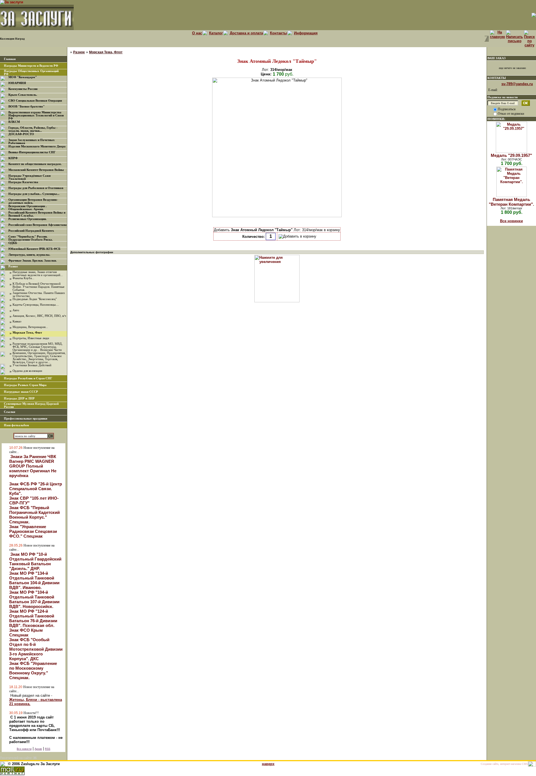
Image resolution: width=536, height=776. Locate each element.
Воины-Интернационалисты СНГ (32, 152)
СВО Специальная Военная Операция (35, 100)
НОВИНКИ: (496, 119)
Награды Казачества (23, 182)
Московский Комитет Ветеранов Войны (36, 169)
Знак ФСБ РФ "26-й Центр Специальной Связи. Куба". (35, 489)
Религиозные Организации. (27, 219)
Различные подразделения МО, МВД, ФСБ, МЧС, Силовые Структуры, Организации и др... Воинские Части (38, 346)
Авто (16, 310)
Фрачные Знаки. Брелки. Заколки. (32, 260)
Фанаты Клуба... (23, 278)
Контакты (278, 33)
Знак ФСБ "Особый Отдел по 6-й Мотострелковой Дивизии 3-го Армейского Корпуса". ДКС (36, 649)
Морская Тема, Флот (27, 332)
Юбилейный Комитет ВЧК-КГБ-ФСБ (34, 248)
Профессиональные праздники (25, 418)
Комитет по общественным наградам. (35, 164)
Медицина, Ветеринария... (30, 327)
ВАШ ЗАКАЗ (496, 58)
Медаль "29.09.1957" (511, 155)
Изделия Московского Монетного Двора (37, 146)
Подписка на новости (502, 97)
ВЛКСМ (14, 121)
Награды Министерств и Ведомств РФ (31, 65)
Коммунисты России (22, 88)
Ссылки (9, 411)
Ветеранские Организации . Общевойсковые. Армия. (27, 208)
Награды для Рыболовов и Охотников (35, 188)
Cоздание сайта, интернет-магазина (501, 763)
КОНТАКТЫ (496, 78)
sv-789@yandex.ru (517, 84)
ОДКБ (12, 243)
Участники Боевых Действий (32, 365)
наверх (268, 764)
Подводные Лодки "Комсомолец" (35, 299)
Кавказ (17, 321)
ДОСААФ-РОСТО (21, 134)
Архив (38, 749)
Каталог (216, 33)
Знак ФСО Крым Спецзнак (26, 632)
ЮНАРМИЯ (17, 83)
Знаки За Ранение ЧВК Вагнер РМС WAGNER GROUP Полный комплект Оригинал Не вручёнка (32, 466)
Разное (13, 266)
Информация (306, 33)
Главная (10, 59)
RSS (47, 749)
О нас (197, 33)
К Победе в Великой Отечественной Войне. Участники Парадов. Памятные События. (38, 286)
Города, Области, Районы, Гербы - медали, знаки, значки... (33, 129)
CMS (525, 763)
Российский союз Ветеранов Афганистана (37, 224)
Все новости (24, 749)
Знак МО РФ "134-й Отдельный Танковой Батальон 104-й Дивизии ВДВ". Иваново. (34, 580)
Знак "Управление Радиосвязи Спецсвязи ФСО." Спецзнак (33, 531)
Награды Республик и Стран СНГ (28, 378)
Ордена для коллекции (27, 370)
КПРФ (13, 158)
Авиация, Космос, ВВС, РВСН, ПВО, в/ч (39, 315)
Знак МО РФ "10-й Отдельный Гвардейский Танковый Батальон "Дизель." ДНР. (35, 561)
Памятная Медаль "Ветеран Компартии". (511, 202)
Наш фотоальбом (16, 425)
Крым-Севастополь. (22, 94)
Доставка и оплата (246, 33)
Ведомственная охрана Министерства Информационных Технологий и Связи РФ (36, 115)
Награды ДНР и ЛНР (19, 398)
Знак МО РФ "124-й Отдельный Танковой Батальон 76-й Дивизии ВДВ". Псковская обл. (33, 618)
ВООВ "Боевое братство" (26, 106)
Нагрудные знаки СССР (21, 391)
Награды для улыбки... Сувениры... (33, 193)
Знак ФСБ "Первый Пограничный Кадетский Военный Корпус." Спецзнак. (34, 514)
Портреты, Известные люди (31, 338)
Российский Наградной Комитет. (31, 230)
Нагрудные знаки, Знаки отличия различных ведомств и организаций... (38, 273)
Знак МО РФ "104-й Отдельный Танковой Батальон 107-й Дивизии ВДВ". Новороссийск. (34, 599)
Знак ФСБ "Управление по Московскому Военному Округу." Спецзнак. (33, 670)
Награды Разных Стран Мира (25, 385)
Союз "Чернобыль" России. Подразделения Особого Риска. (30, 238)
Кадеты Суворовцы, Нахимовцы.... (36, 304)
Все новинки (511, 221)
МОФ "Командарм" (22, 77)
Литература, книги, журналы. (29, 254)
